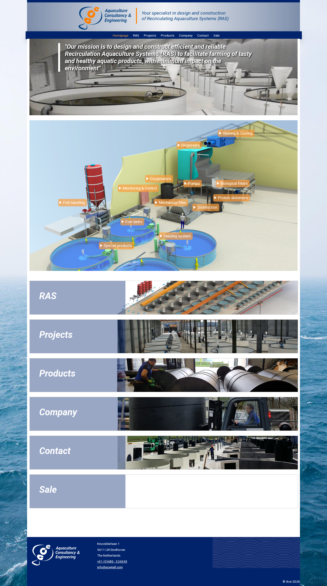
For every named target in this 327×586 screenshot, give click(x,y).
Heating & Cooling (238, 133)
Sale (217, 35)
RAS (136, 35)
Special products (118, 245)
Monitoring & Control (140, 188)
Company (185, 35)
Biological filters (234, 183)
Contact (203, 35)
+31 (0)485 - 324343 (112, 561)
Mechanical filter (172, 202)
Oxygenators (160, 178)
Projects (150, 35)
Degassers (190, 145)
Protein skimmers (233, 198)
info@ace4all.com (110, 567)
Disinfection (207, 207)
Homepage (120, 35)
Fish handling (74, 202)
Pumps (194, 183)
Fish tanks (133, 221)
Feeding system (177, 236)
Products (167, 35)
